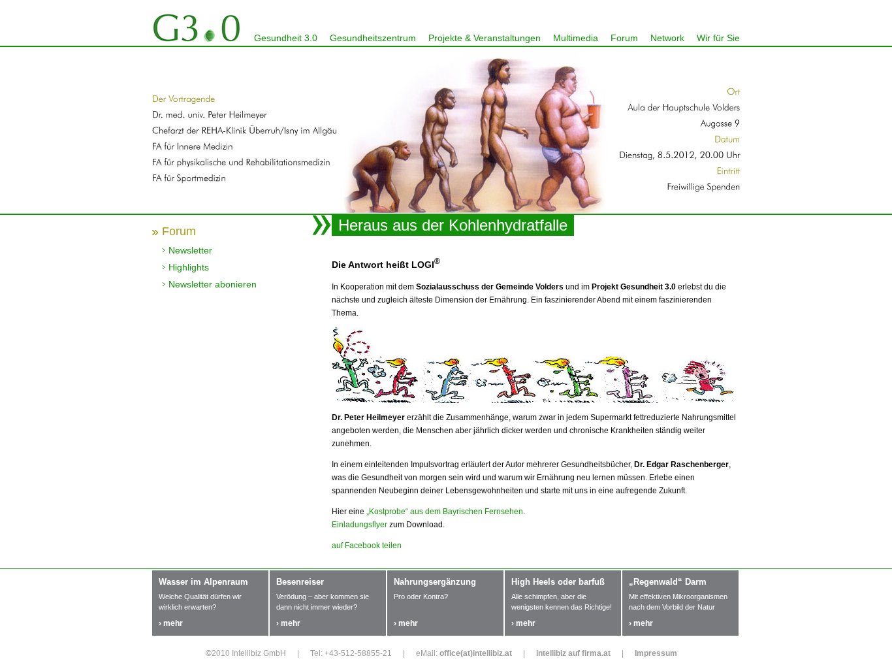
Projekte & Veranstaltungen (484, 38)
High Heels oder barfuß (558, 582)
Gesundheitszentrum (373, 38)
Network (667, 38)
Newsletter (190, 250)
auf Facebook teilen (367, 545)
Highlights (188, 267)
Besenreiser (300, 582)
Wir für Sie (718, 38)
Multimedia (575, 38)
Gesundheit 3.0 (285, 38)
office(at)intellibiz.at (475, 653)
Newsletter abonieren (212, 284)
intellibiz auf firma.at (573, 653)
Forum (624, 38)
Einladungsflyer (359, 524)
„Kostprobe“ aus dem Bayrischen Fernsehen (444, 511)
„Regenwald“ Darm (668, 582)
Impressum (656, 653)
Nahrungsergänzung (435, 582)
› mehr (171, 623)
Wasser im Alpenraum (203, 582)
